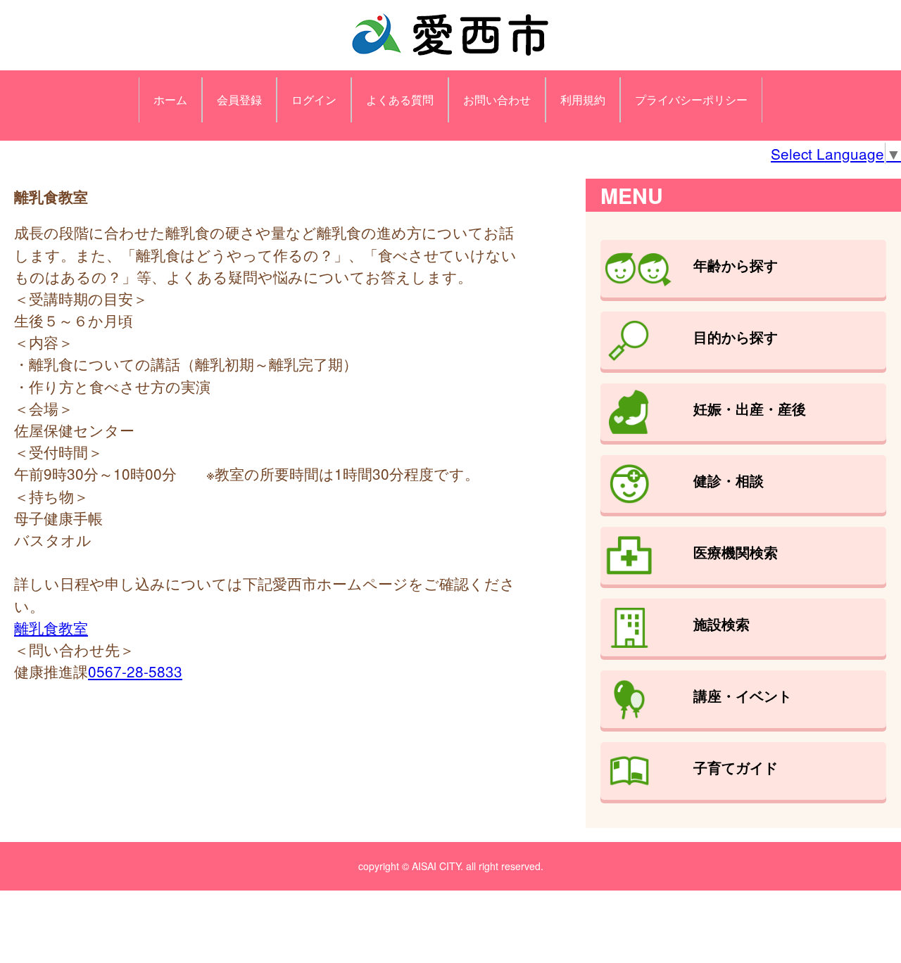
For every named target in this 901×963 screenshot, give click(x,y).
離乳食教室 (51, 627)
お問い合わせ (497, 99)
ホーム (170, 99)
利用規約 (582, 99)
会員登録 (239, 99)
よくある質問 (400, 99)
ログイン (313, 99)
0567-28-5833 (135, 671)
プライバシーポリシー (691, 99)
